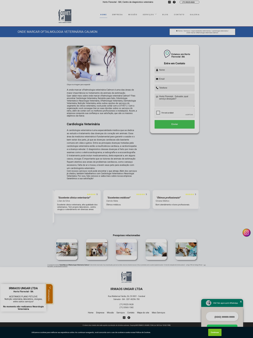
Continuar (215, 332)
